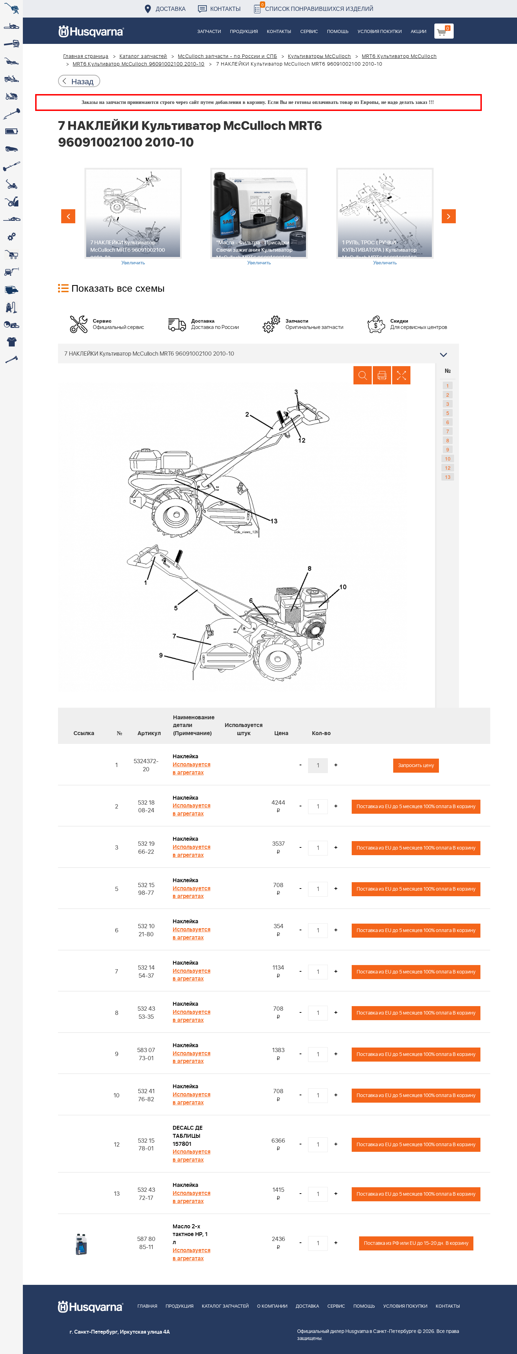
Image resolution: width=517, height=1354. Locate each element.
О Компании (272, 1306)
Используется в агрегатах (191, 768)
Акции (418, 31)
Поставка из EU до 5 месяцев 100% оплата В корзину (416, 806)
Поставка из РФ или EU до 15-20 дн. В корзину (416, 1243)
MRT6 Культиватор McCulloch (399, 56)
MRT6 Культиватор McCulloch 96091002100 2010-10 (139, 64)
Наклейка (185, 756)
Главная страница (86, 56)
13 (448, 476)
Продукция (244, 31)
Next (449, 216)
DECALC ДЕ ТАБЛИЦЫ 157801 (188, 1136)
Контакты (225, 9)
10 (448, 458)
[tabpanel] (133, 217)
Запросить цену (416, 765)
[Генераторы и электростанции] (11, 254)
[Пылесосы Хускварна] (11, 307)
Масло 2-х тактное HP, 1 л (190, 1234)
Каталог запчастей (143, 56)
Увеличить (133, 262)
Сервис (309, 31)
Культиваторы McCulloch (319, 56)
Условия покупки (380, 31)
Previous (68, 216)
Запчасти (209, 31)
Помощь (338, 31)
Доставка (171, 9)
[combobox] (258, 353)
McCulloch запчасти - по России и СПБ (227, 56)
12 (448, 467)
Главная (147, 1306)
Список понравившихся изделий (317, 6)
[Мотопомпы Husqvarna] (11, 289)
